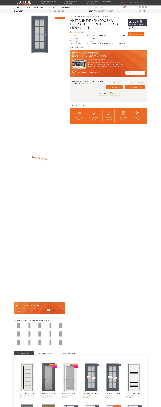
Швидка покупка (137, 34)
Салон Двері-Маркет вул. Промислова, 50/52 (107, 64)
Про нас (17, 7)
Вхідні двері (18, 11)
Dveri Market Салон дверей (82, 16)
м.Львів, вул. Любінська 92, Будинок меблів (98, 1)
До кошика (115, 87)
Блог (78, 7)
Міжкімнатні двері (56, 11)
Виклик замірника (126, 2)
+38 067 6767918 (95, 3)
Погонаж (105, 16)
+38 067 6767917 (49, 3)
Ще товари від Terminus (45, 353)
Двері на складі (66, 7)
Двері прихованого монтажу (101, 11)
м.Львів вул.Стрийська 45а (48, 1)
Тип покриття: (112, 41)
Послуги (27, 7)
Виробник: (83, 38)
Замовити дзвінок (140, 2)
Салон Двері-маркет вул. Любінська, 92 (105, 66)
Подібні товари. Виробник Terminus (31, 321)
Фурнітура (142, 11)
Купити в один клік (135, 87)
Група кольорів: (83, 43)
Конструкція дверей (68, 353)
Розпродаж (53, 7)
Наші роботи (39, 7)
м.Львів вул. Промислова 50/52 (72, 1)
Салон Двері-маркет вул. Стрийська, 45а (105, 62)
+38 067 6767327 (72, 3)
